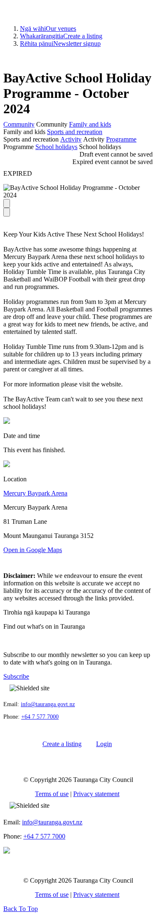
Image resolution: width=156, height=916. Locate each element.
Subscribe (16, 676)
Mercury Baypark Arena (35, 493)
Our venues (48, 28)
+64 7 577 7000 (40, 717)
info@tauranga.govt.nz (48, 704)
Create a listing (61, 36)
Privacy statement (96, 793)
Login (104, 743)
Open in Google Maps (32, 549)
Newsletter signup (60, 43)
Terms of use (52, 793)
